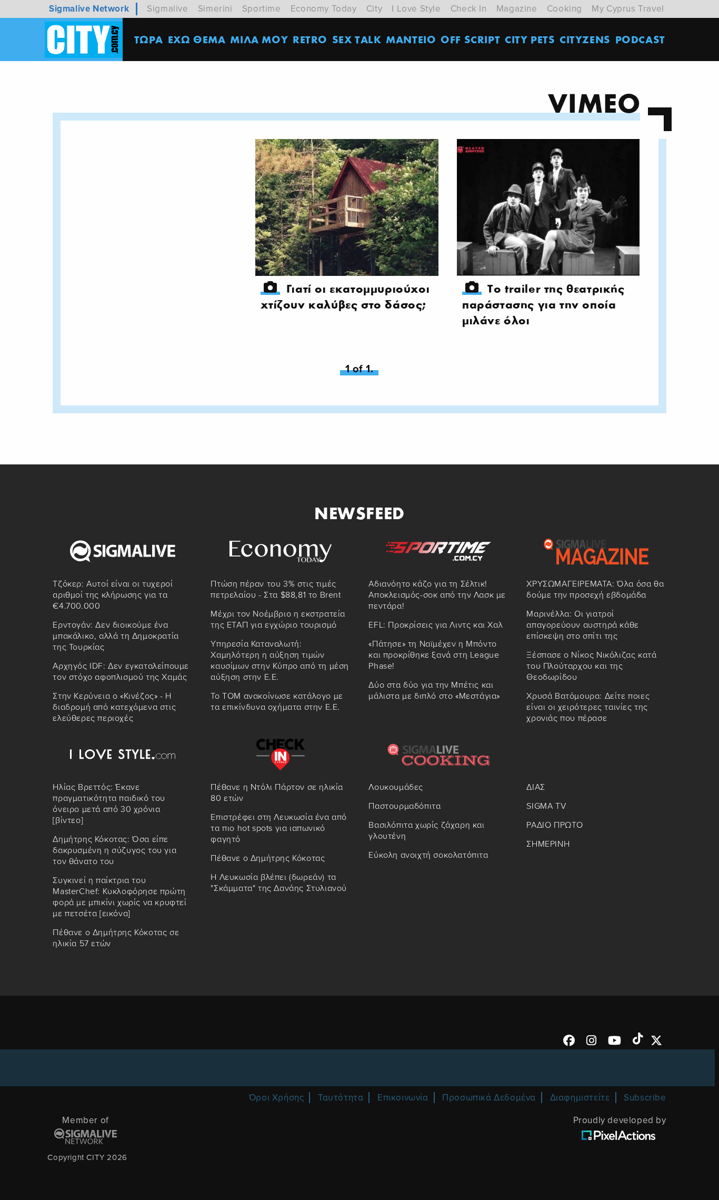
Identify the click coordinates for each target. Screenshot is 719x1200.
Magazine (516, 8)
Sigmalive (167, 8)
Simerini (215, 8)
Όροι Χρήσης (276, 1097)
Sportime (261, 8)
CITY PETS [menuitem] (530, 39)
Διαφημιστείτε (580, 1097)
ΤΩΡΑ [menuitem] (148, 39)
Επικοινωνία (402, 1097)
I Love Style (416, 8)
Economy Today (324, 8)
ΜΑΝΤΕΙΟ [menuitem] (411, 39)
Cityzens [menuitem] (585, 39)
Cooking (564, 8)
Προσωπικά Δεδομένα (489, 1097)
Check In (469, 8)
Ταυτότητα (340, 1097)
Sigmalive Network (89, 8)
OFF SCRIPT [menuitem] (470, 39)
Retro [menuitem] (310, 39)
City (374, 8)
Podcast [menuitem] (640, 39)
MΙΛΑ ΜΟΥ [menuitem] (259, 39)
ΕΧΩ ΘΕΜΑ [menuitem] (197, 39)
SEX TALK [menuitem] (357, 39)
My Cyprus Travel (628, 8)
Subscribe (645, 1097)
